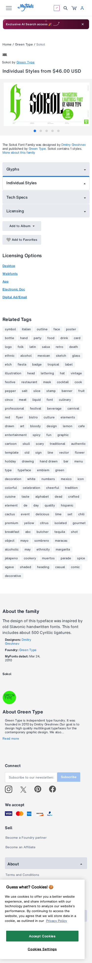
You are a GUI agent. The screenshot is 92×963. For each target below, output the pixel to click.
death (73, 347)
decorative (13, 576)
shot (74, 532)
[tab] (35, 130)
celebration (31, 488)
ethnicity (43, 549)
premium (11, 523)
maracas (61, 541)
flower (80, 453)
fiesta (22, 365)
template (12, 453)
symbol (10, 329)
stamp (51, 391)
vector (64, 453)
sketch (61, 356)
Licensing (15, 211)
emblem (43, 470)
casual (60, 567)
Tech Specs (17, 197)
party (37, 338)
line (50, 453)
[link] (74, 8)
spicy (36, 435)
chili (81, 514)
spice (81, 558)
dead (58, 497)
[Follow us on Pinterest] (39, 789)
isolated (60, 523)
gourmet (79, 523)
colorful (11, 488)
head (31, 373)
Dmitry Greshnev (73, 144)
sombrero (41, 541)
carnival (73, 409)
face (56, 329)
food (50, 338)
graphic (63, 435)
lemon (67, 426)
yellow (29, 523)
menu (78, 461)
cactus (10, 514)
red (7, 417)
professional (14, 409)
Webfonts (10, 273)
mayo (24, 541)
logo (8, 347)
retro (59, 347)
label (69, 365)
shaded (25, 567)
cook (78, 382)
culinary (65, 400)
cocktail (63, 382)
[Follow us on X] (25, 789)
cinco (9, 400)
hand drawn (49, 461)
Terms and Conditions (22, 874)
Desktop (8, 266)
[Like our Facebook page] (54, 789)
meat (22, 400)
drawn (9, 426)
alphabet (42, 497)
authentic (78, 444)
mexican (44, 356)
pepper (10, 391)
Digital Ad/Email (14, 297)
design (52, 426)
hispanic (67, 505)
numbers (48, 479)
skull (26, 444)
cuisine (10, 497)
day (36, 505)
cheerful (52, 488)
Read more (10, 739)
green (59, 470)
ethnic (9, 356)
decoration (13, 479)
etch (8, 365)
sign (38, 453)
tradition (71, 488)
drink (64, 338)
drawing (28, 461)
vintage (76, 373)
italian (26, 329)
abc (28, 532)
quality (50, 505)
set (69, 514)
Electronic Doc (13, 289)
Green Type (24, 44)
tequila (59, 532)
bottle (9, 338)
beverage (54, 409)
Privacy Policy (56, 920)
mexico (66, 479)
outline (42, 329)
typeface (24, 470)
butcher (43, 532)
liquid (36, 400)
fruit (81, 391)
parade (66, 558)
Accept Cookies (42, 936)
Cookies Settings (42, 949)
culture (49, 417)
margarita (63, 549)
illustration (13, 373)
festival (35, 409)
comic (75, 567)
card (77, 338)
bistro (33, 417)
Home (7, 44)
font (50, 400)
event (25, 514)
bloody (35, 426)
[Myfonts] (26, 9)
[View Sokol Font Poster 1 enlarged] (47, 104)
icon (81, 479)
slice (36, 391)
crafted (73, 497)
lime (58, 514)
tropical (53, 365)
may (28, 549)
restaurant (29, 382)
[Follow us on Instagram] (10, 789)
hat (62, 373)
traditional (57, 444)
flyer (19, 417)
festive (10, 382)
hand (24, 338)
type (8, 470)
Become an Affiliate (20, 847)
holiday (10, 461)
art (22, 426)
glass (76, 356)
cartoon (11, 444)
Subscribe (69, 777)
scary (40, 444)
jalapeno (11, 558)
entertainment (16, 435)
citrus (44, 523)
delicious (42, 514)
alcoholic (12, 549)
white (31, 479)
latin (32, 347)
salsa (46, 347)
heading (43, 567)
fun (49, 435)
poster (71, 329)
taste (25, 497)
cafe (81, 426)
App (5, 281)
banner (67, 391)
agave (9, 567)
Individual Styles (21, 183)
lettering (47, 373)
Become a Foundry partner (26, 837)
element (11, 505)
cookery (30, 558)
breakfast (12, 532)
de (25, 505)
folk (21, 347)
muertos (48, 558)
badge (37, 365)
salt (24, 391)
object (9, 541)
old (27, 453)
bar (66, 461)
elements (68, 417)
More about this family (18, 152)
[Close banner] (82, 24)
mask (47, 382)
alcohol (26, 356)
